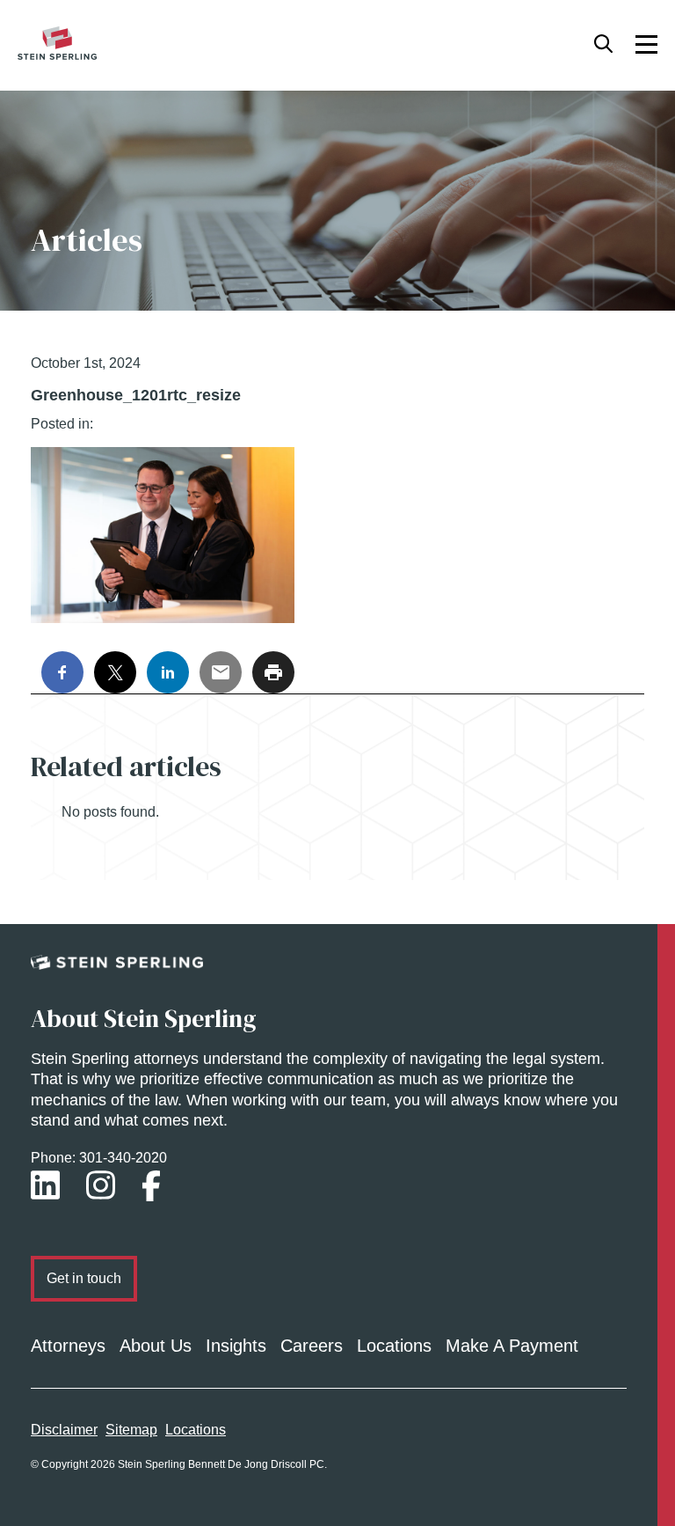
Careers (311, 1345)
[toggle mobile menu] (646, 43)
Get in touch (84, 1278)
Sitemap (131, 1429)
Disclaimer (64, 1429)
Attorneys (68, 1345)
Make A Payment (512, 1345)
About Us (156, 1345)
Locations (394, 1345)
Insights (236, 1345)
